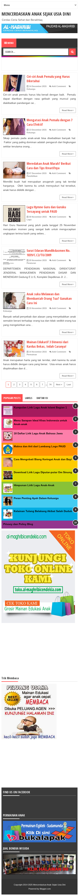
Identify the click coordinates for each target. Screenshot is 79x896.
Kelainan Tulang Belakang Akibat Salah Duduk (43, 511)
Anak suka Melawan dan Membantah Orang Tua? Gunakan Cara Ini (49, 298)
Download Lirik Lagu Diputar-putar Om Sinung (43, 472)
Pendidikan (32, 176)
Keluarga (31, 89)
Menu (10, 43)
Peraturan (31, 263)
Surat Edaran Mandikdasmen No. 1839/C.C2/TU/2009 (48, 252)
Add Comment (59, 86)
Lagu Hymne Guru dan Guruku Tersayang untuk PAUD (46, 209)
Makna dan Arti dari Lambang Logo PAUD (40, 446)
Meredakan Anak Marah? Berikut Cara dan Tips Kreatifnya (49, 165)
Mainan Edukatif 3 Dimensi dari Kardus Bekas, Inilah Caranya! (47, 344)
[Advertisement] (41, 63)
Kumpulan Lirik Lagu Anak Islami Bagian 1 (40, 407)
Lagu (29, 219)
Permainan (32, 354)
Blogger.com (45, 889)
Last (69, 384)
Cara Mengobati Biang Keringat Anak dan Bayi (43, 459)
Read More (67, 110)
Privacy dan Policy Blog (18, 524)
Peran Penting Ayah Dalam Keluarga (36, 498)
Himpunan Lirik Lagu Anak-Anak (34, 485)
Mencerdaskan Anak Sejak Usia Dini (36, 14)
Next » (59, 384)
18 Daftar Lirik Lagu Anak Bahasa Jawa (38, 433)
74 (50, 384)
